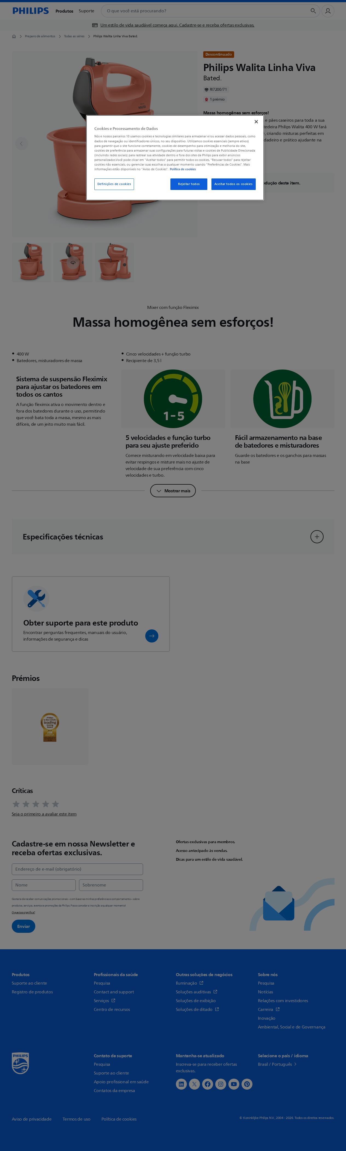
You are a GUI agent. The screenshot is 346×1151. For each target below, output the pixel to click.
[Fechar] (256, 122)
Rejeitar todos (189, 184)
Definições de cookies (114, 184)
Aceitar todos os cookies (233, 184)
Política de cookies (183, 169)
